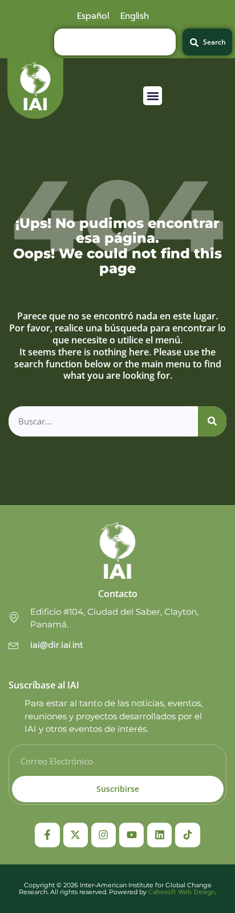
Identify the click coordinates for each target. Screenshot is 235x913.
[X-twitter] (75, 835)
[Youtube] (131, 835)
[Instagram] (103, 835)
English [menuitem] (134, 16)
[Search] (212, 421)
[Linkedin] (159, 835)
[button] (152, 95)
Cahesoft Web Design (181, 892)
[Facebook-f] (47, 835)
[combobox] (115, 42)
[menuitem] (93, 16)
